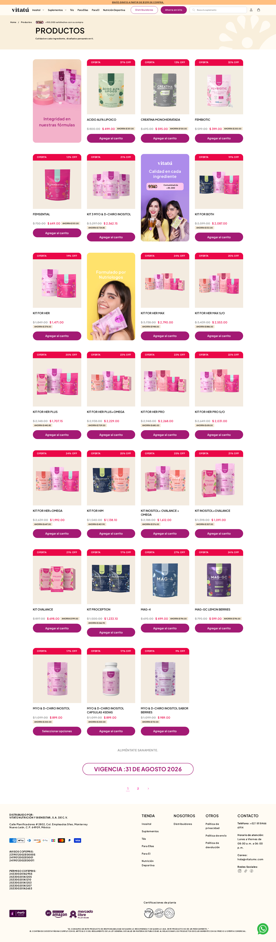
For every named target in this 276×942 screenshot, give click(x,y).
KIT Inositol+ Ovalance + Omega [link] (160, 512)
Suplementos (150, 831)
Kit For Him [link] (95, 510)
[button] (38, 10)
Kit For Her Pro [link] (152, 411)
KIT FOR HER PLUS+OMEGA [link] (105, 411)
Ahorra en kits (173, 9)
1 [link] (128, 788)
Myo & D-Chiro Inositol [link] (51, 708)
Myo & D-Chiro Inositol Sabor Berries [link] (164, 710)
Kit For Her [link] (41, 313)
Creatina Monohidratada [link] (160, 119)
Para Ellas (148, 846)
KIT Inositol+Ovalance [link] (212, 510)
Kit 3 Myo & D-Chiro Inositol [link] (109, 214)
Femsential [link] (41, 214)
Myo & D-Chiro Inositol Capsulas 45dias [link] (105, 710)
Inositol (146, 823)
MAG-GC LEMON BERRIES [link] (212, 609)
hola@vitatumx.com (250, 859)
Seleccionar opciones (57, 731)
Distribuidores (144, 9)
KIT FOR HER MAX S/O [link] (210, 313)
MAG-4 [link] (146, 609)
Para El (146, 853)
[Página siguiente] (148, 788)
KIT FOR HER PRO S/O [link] (210, 411)
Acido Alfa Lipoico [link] (101, 119)
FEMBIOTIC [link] (202, 119)
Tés (144, 838)
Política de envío (216, 835)
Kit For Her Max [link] (152, 313)
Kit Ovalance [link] (43, 609)
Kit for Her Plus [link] (45, 411)
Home (13, 22)
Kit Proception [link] (98, 609)
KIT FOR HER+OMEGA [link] (47, 510)
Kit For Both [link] (204, 214)
